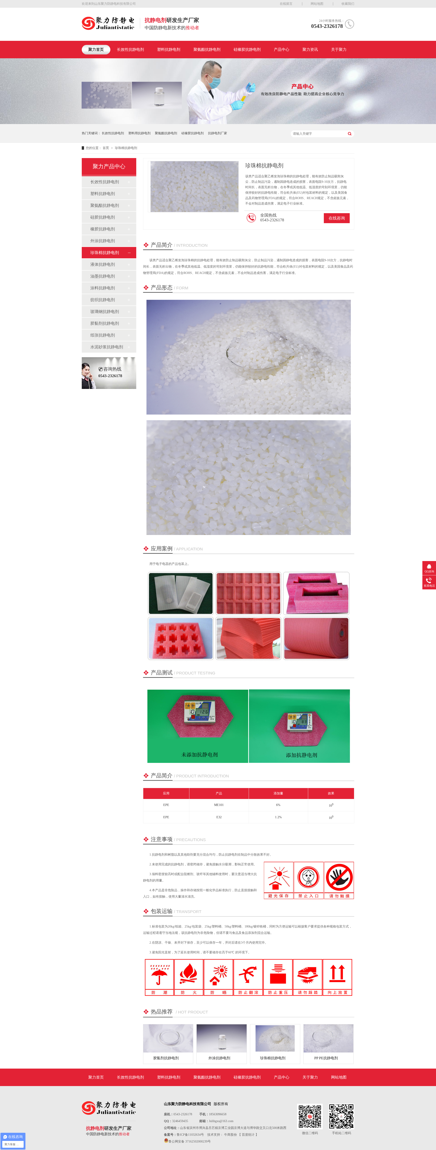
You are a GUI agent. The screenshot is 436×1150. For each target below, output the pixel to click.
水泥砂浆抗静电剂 (106, 347)
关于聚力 (339, 49)
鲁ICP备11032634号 (190, 1134)
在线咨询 (337, 218)
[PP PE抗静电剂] (328, 1038)
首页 (106, 148)
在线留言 (286, 3)
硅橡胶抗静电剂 (247, 49)
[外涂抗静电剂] (221, 1038)
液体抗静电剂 (102, 264)
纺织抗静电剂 (102, 300)
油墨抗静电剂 (102, 276)
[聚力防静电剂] (218, 123)
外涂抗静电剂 (102, 241)
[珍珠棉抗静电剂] (275, 1038)
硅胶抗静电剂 (102, 217)
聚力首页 (96, 49)
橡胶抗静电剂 (102, 229)
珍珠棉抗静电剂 (126, 148)
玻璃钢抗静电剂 (104, 311)
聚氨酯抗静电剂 (206, 49)
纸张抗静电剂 (102, 335)
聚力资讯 (310, 49)
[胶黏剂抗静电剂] (168, 1038)
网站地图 (317, 3)
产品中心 (281, 49)
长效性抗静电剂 (130, 49)
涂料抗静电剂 (102, 288)
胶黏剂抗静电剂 (104, 323)
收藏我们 (348, 3)
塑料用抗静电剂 (139, 133)
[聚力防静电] (108, 28)
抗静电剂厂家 (217, 133)
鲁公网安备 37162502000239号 (189, 1141)
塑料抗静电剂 (168, 49)
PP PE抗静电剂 (326, 1058)
